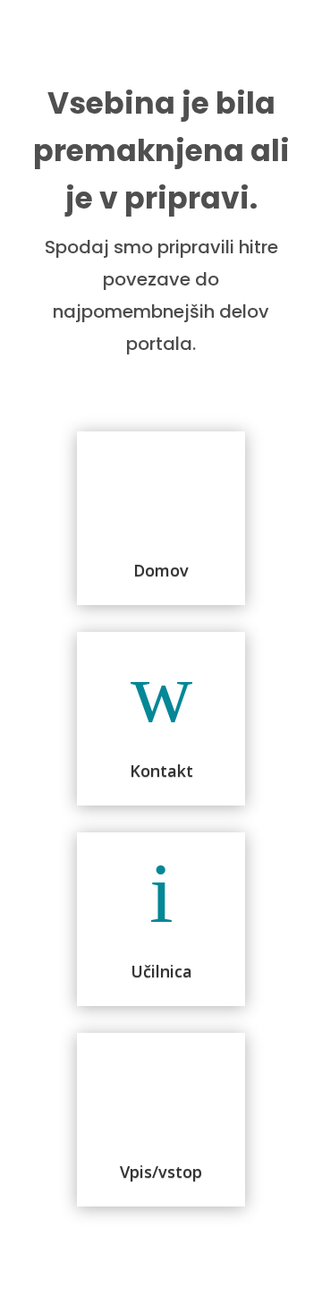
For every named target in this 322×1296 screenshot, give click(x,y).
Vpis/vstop (161, 1171)
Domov (161, 570)
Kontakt (161, 770)
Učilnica (161, 971)
